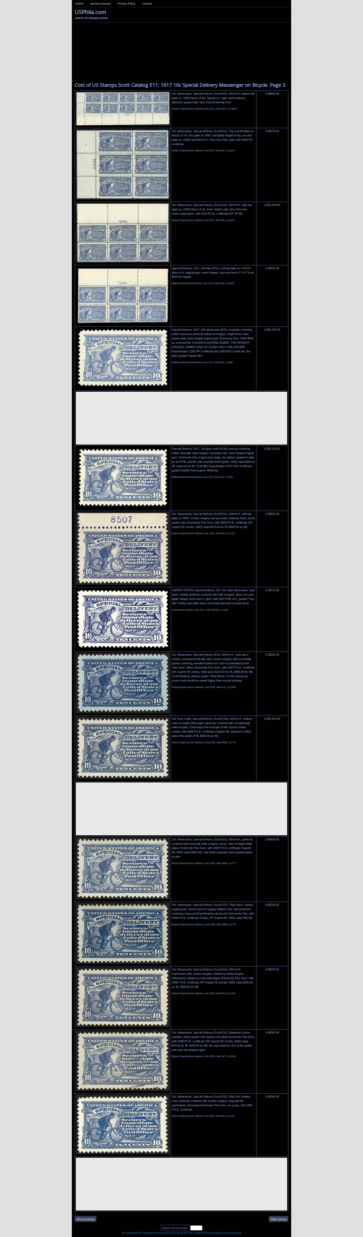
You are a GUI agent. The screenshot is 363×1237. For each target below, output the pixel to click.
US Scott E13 (215, 1233)
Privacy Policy (126, 3)
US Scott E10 (162, 1233)
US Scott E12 (197, 1233)
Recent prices (85, 1219)
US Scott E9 (145, 1233)
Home (79, 3)
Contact (147, 3)
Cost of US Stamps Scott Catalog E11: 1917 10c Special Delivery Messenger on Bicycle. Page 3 (180, 84)
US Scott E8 (129, 1233)
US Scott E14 (232, 1233)
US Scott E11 (180, 1233)
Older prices (278, 1219)
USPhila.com (90, 11)
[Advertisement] (181, 50)
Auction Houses (100, 3)
